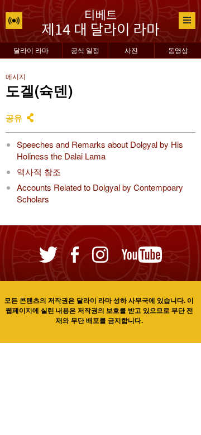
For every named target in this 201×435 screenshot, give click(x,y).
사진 (131, 50)
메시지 (16, 76)
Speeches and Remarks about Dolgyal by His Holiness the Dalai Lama (100, 150)
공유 (14, 118)
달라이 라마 (31, 50)
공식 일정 (85, 50)
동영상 (178, 50)
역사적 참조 (39, 171)
